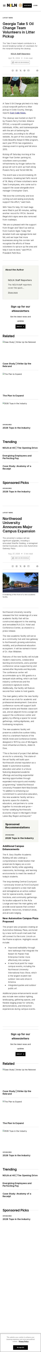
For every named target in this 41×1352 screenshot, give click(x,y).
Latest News (8, 18)
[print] (37, 70)
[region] (20, 1343)
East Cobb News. (18, 113)
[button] (4, 5)
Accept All (20, 1347)
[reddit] (24, 70)
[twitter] (20, 70)
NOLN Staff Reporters (20, 54)
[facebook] (13, 70)
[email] (28, 70)
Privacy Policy (24, 1341)
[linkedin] (17, 70)
